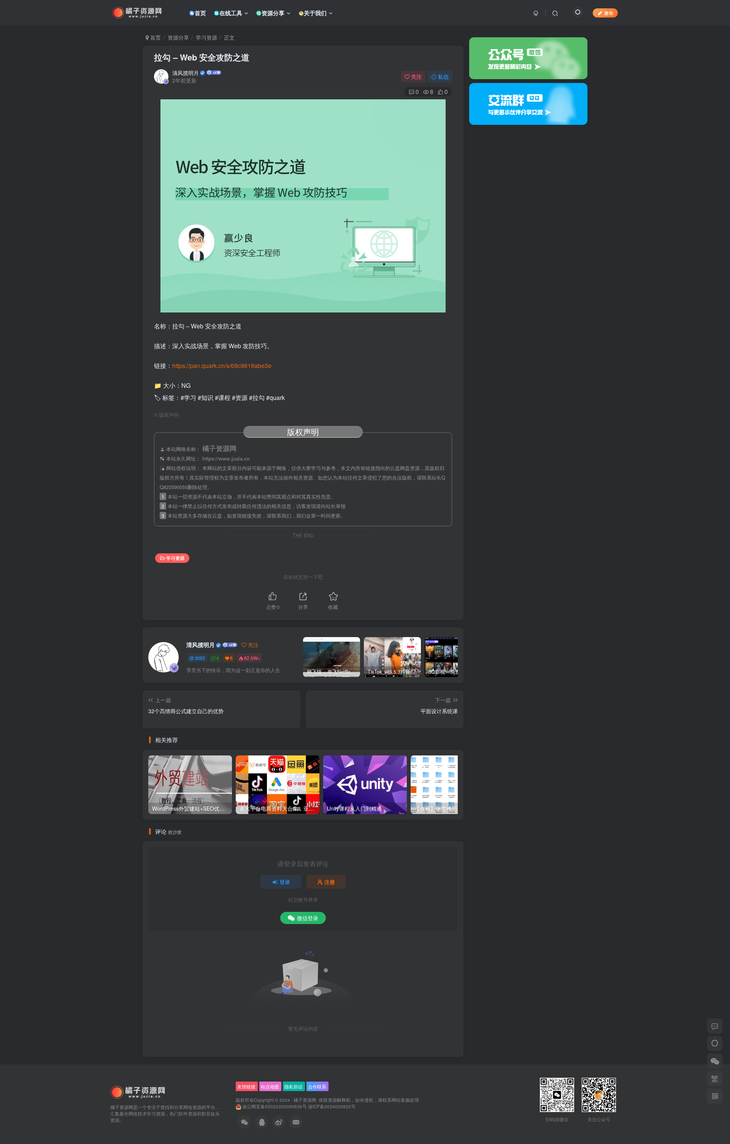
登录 (284, 882)
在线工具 (230, 13)
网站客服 (401, 1100)
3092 (200, 658)
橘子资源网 (305, 1100)
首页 (200, 13)
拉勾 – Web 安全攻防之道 (201, 57)
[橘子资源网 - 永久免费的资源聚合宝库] (138, 1092)
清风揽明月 (185, 72)
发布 (608, 13)
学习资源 (206, 37)
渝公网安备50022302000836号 (274, 1106)
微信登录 (307, 918)
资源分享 (273, 13)
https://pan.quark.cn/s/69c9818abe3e (221, 365)
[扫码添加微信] (714, 1061)
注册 (329, 882)
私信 (443, 76)
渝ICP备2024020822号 (331, 1106)
